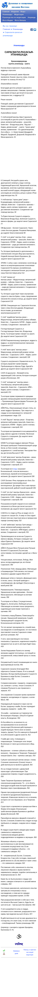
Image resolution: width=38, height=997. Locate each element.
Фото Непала (20, 20)
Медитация (19, 14)
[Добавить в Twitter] (35, 29)
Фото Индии (7, 20)
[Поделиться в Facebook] (32, 29)
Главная (5, 12)
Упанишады (7, 14)
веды (15, 469)
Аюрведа (31, 17)
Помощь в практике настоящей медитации (30, 952)
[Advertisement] (19, 159)
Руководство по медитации (14, 17)
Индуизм (15, 12)
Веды (23, 12)
